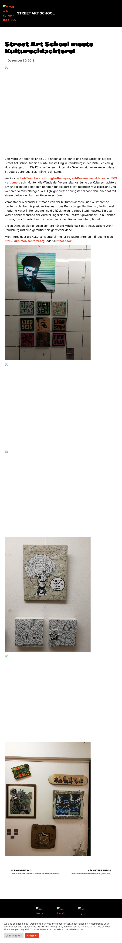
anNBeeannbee (82, 178)
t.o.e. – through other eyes (52, 178)
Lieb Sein (26, 178)
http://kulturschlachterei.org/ (25, 241)
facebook (64, 241)
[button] (116, 13)
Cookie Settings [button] (14, 935)
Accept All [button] (32, 935)
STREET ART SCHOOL (36, 13)
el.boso (100, 178)
